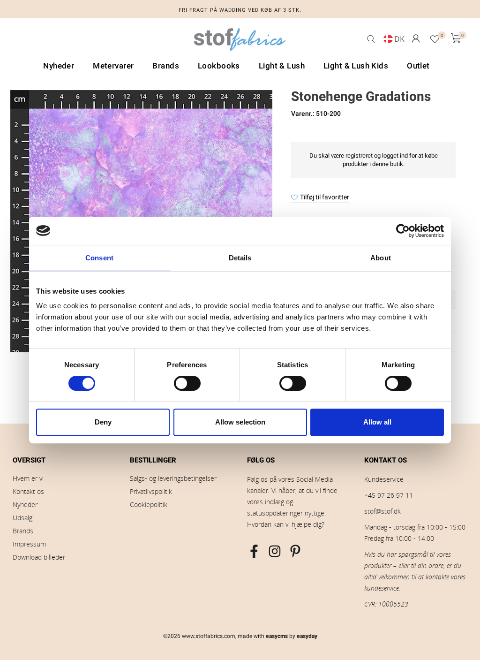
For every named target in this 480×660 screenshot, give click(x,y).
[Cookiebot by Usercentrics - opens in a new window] (403, 231)
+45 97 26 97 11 (388, 495)
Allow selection (240, 422)
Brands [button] (165, 66)
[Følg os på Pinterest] (295, 551)
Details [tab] (240, 258)
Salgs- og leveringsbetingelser (173, 478)
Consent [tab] (99, 258)
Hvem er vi (28, 478)
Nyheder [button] (58, 66)
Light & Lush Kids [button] (355, 66)
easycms (277, 636)
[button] (416, 38)
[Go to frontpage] (240, 41)
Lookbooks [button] (219, 66)
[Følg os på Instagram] (274, 551)
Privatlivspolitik (151, 491)
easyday (307, 636)
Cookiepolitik (148, 504)
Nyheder (25, 504)
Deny (103, 422)
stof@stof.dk (382, 511)
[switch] (187, 383)
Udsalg (22, 517)
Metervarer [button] (113, 66)
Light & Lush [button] (282, 66)
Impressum (29, 543)
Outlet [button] (418, 66)
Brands (23, 530)
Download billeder (39, 557)
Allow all (377, 422)
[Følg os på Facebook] (254, 551)
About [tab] (380, 258)
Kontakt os (28, 491)
